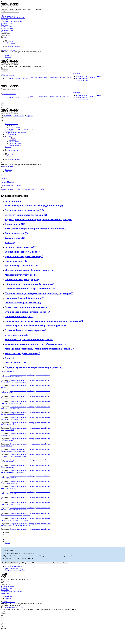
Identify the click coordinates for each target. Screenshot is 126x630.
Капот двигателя (6, 446)
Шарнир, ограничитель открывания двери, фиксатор (36, 367)
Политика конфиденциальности (14, 607)
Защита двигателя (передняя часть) (12, 414)
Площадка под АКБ (7, 430)
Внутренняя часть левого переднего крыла (15, 509)
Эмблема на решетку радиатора (11, 376)
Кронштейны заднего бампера (22, 251)
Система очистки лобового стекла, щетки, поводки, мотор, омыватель (44, 321)
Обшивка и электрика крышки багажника (29, 284)
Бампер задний (14, 201)
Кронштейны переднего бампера (24, 256)
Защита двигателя (16, 233)
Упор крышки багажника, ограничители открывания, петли (39, 348)
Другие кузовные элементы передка (26, 215)
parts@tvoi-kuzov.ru (8, 50)
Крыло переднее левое (8, 477)
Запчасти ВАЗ (5, 593)
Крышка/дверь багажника (21, 265)
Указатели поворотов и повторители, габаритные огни (35, 344)
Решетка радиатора (7, 371)
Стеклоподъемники (17, 335)
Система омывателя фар (19, 316)
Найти (3, 613)
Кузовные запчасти (15, 127)
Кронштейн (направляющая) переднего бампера (17, 382)
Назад (13, 125)
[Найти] (2, 14)
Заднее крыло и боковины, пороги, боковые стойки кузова (38, 219)
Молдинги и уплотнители (20, 275)
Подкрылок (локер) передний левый (13, 451)
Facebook (8, 57)
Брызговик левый (7, 462)
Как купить (12, 140)
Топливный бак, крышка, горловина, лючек (30, 339)
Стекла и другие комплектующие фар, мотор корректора (37, 325)
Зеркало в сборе (15, 238)
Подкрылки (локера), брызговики (25, 298)
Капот (10, 242)
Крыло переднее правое (9, 483)
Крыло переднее (16, 261)
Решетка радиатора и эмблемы (23, 302)
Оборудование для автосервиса (11, 591)
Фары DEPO (5, 590)
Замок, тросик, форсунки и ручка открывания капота (35, 228)
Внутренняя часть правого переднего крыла (15, 515)
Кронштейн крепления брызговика (12, 472)
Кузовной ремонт (7, 588)
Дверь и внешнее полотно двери (24, 210)
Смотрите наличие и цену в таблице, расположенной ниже (30, 375)
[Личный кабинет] (2, 105)
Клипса (3, 387)
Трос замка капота (7, 440)
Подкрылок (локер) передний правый (13, 456)
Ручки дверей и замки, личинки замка (28, 312)
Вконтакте (8, 55)
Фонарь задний (15, 362)
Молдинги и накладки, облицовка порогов (29, 270)
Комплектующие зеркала (20, 247)
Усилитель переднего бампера (22, 353)
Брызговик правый (7, 467)
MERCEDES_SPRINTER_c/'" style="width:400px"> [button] (34, 563)
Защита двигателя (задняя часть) (11, 419)
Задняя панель (15, 224)
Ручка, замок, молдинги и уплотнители (28, 307)
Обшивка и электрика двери (22, 279)
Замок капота (5, 435)
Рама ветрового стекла (8, 424)
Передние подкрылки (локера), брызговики (30, 288)
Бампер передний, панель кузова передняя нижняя (34, 205)
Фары (9, 358)
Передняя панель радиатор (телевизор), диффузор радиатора (39, 293)
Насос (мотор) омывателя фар (11, 403)
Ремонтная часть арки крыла (10, 499)
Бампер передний (7, 392)
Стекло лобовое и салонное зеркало (25, 330)
